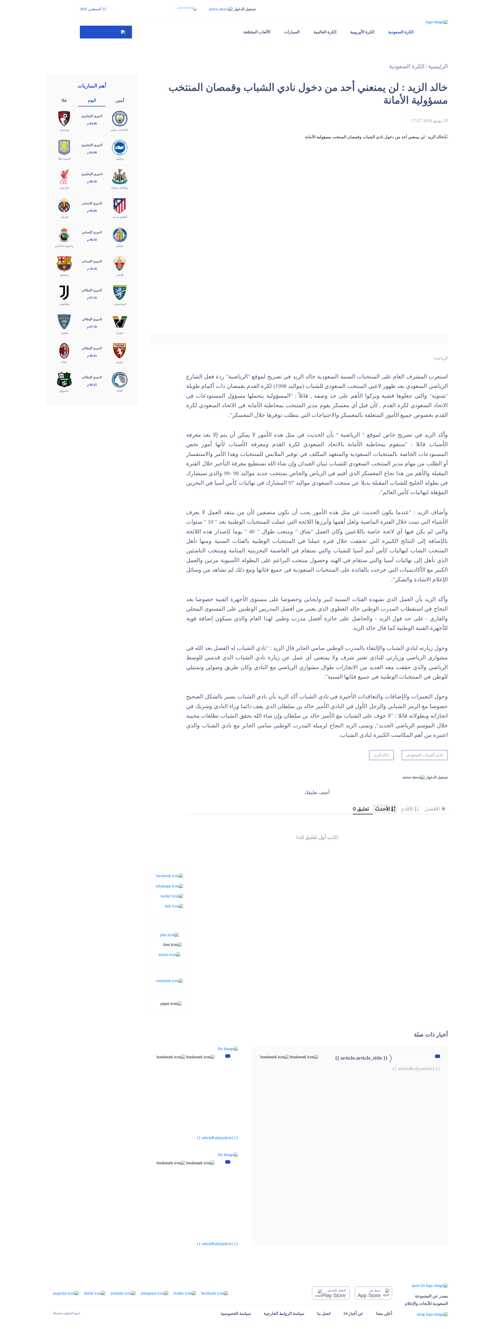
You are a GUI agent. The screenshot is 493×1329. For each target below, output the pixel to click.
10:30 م (92, 269)
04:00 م (92, 123)
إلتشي (119, 274)
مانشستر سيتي (119, 129)
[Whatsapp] (169, 885)
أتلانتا (119, 390)
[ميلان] (64, 350)
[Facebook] (169, 875)
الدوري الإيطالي (92, 290)
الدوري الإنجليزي (91, 116)
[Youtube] (123, 1293)
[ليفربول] (64, 176)
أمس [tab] (120, 100)
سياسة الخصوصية (236, 1313)
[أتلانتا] (119, 379)
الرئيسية (438, 66)
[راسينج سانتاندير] (64, 234)
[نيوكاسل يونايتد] (119, 176)
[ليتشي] (64, 321)
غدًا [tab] (64, 100)
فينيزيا (119, 332)
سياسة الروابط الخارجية (284, 1313)
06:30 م (92, 181)
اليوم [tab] (92, 100)
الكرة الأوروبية (362, 32)
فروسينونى (119, 303)
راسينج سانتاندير (64, 245)
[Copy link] (174, 906)
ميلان (64, 361)
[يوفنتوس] (64, 292)
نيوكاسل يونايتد (119, 187)
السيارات (292, 32)
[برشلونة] (64, 263)
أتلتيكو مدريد (119, 216)
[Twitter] (172, 896)
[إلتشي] (119, 263)
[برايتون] (119, 147)
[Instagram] (154, 1293)
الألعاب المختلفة (256, 32)
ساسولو (64, 390)
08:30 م (92, 240)
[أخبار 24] (106, 32)
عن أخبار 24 (353, 1313)
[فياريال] (64, 205)
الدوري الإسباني (92, 203)
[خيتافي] (119, 234)
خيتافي (120, 245)
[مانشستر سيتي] (119, 118)
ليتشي (64, 332)
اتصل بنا (323, 1313)
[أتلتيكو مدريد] (119, 205)
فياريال (64, 216)
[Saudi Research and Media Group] (426, 1314)
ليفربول (64, 187)
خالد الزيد (382, 755)
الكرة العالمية (325, 32)
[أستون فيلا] (64, 147)
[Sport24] (426, 1285)
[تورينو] (119, 350)
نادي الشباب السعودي (424, 755)
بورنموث (64, 129)
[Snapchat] (66, 1293)
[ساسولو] (64, 379)
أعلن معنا (384, 1313)
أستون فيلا (64, 158)
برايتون (120, 158)
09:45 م (92, 356)
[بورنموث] (64, 118)
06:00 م (92, 211)
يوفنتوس (64, 303)
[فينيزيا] (119, 321)
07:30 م (92, 298)
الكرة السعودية (400, 32)
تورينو (119, 361)
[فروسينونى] (119, 292)
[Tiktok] (94, 1293)
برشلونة (64, 274)
